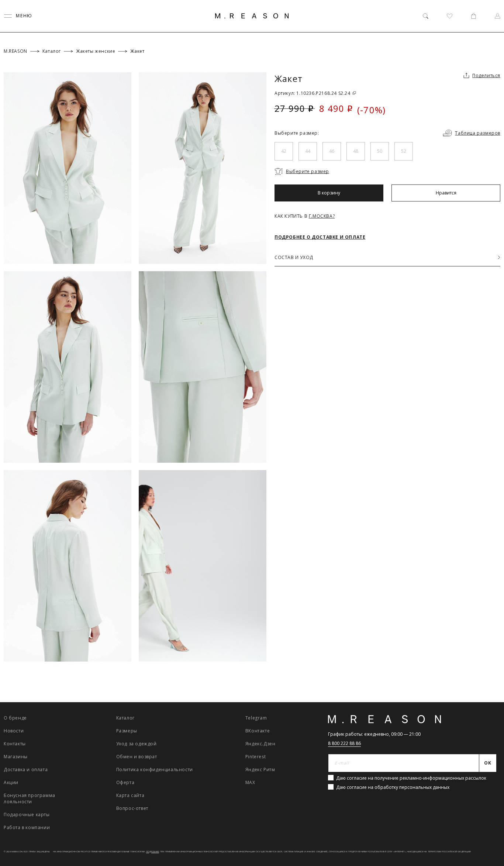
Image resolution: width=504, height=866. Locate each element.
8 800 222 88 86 (344, 743)
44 (307, 151)
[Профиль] (497, 16)
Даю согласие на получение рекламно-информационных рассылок (411, 778)
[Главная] (252, 15)
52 (403, 151)
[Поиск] (425, 16)
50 (379, 151)
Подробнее (152, 851)
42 (283, 151)
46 (331, 151)
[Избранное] (449, 16)
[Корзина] (473, 16)
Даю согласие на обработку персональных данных (392, 787)
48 (355, 151)
